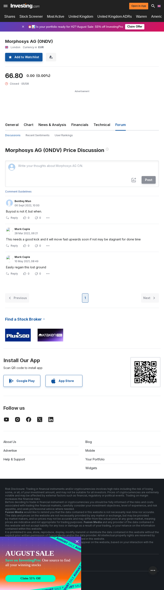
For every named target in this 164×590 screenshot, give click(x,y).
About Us (9, 442)
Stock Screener (31, 16)
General (12, 125)
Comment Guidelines (18, 191)
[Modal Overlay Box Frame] (40, 563)
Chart (28, 125)
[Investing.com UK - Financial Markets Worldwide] (25, 6)
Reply (14, 217)
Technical (102, 125)
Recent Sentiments (38, 135)
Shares (9, 16)
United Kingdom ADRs (114, 16)
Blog (88, 442)
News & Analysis (52, 125)
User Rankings (64, 135)
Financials (79, 125)
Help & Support (14, 459)
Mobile (90, 450)
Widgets (91, 468)
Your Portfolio (95, 459)
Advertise (10, 450)
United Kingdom (81, 16)
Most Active (55, 16)
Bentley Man (23, 201)
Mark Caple (22, 229)
